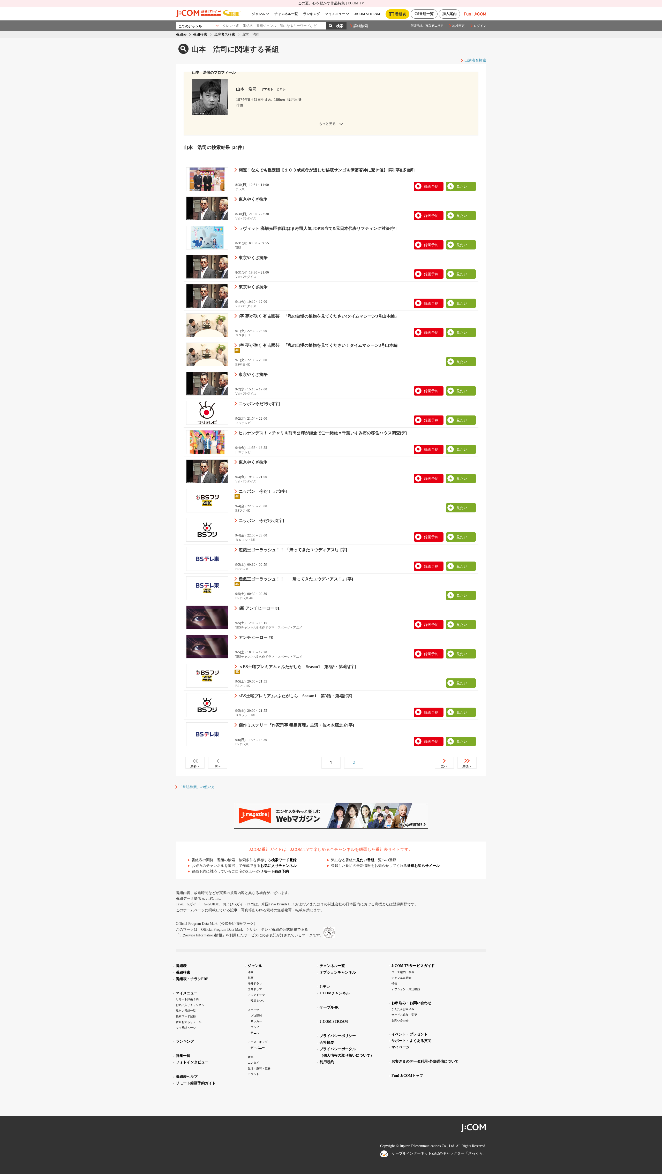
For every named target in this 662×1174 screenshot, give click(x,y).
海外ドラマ (255, 983)
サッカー (256, 1021)
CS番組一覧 (424, 14)
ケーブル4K (329, 1007)
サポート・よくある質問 (411, 1041)
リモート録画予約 (274, 871)
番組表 (181, 34)
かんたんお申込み (403, 1009)
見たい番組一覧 (186, 1010)
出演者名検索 (224, 34)
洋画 (250, 972)
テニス (255, 1032)
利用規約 (327, 1062)
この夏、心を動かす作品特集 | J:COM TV (331, 3)
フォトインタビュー (192, 1062)
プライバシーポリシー (338, 1036)
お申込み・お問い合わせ (411, 1003)
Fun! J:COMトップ (407, 1076)
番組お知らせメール (423, 866)
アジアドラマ (256, 994)
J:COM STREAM (367, 14)
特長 (394, 983)
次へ (444, 766)
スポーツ (253, 1009)
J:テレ (325, 987)
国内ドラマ (255, 989)
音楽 (250, 1056)
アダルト (253, 1073)
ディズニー (258, 1047)
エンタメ (253, 1062)
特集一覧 (183, 1056)
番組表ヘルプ (187, 1077)
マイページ (401, 1047)
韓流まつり (258, 1000)
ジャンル (258, 14)
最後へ (467, 766)
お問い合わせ (400, 1020)
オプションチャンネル (338, 972)
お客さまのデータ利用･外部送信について (425, 1061)
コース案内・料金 (403, 972)
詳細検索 (360, 26)
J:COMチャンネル (335, 993)
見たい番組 (365, 860)
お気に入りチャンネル (278, 866)
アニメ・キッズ (258, 1041)
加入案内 (449, 14)
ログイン (480, 26)
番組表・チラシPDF (192, 979)
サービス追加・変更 (404, 1014)
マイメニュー (335, 14)
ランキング (311, 14)
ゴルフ (255, 1026)
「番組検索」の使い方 (197, 787)
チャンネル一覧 (286, 14)
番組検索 (200, 34)
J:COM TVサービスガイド (413, 966)
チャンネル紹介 (401, 977)
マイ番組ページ (186, 1027)
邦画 (250, 977)
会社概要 (327, 1042)
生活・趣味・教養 (259, 1068)
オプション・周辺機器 (406, 989)
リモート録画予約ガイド (196, 1083)
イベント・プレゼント (410, 1034)
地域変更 (458, 26)
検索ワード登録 (284, 860)
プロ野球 (256, 1015)
